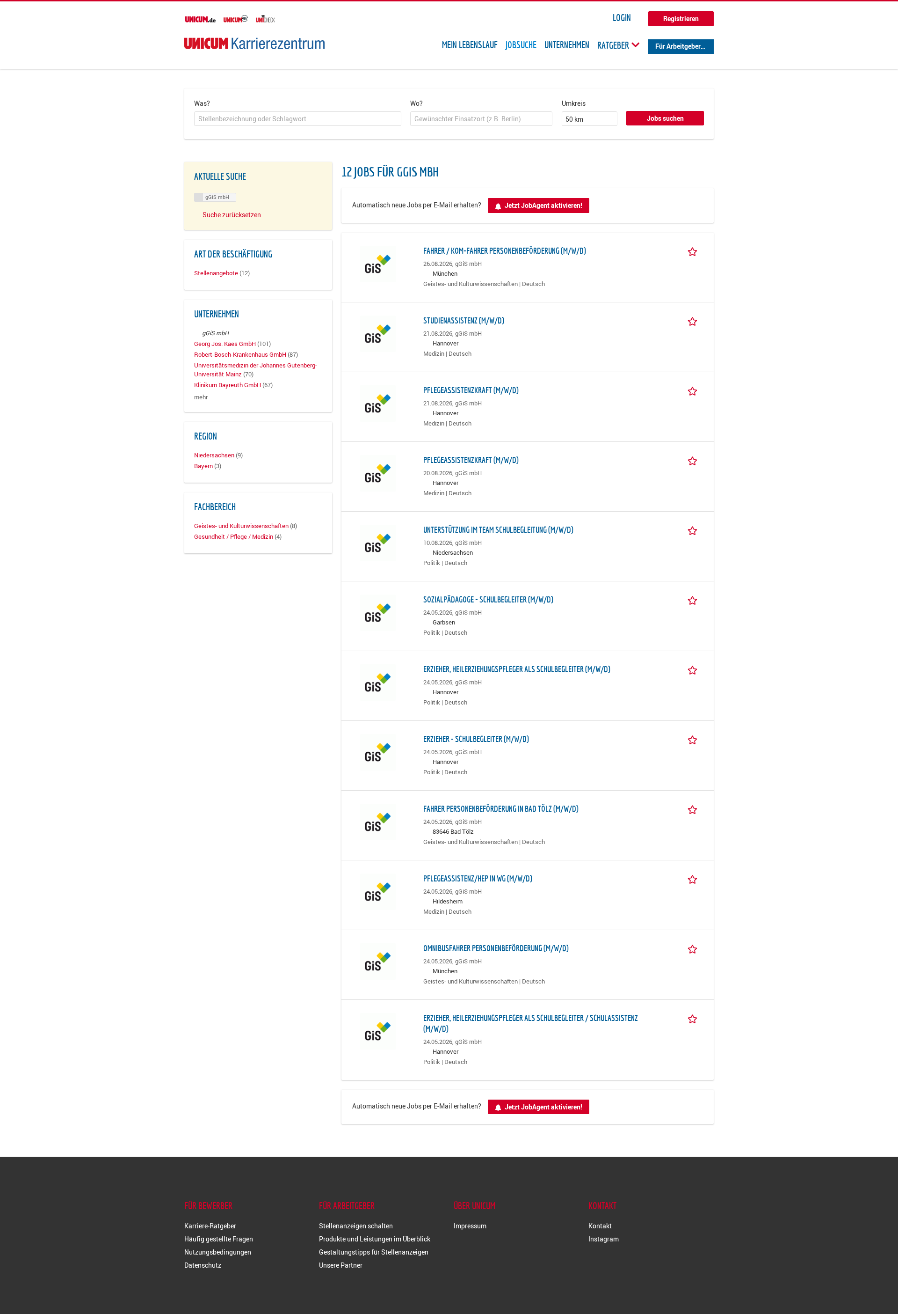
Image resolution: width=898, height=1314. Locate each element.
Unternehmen (566, 45)
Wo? (416, 103)
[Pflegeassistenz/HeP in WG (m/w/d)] (378, 890)
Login (622, 18)
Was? (202, 103)
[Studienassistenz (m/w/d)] (378, 332)
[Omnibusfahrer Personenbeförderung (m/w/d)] (378, 960)
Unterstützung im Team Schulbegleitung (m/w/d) (498, 530)
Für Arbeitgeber (678, 46)
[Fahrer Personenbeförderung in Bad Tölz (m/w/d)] (378, 820)
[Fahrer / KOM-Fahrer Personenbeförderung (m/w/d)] (378, 262)
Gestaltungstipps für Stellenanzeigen (373, 1252)
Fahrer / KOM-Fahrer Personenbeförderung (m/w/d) (504, 251)
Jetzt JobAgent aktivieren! (543, 205)
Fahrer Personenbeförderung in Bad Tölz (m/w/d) (501, 809)
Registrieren (681, 18)
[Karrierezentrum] (254, 43)
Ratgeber (614, 45)
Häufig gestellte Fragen (218, 1238)
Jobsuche (521, 45)
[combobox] (297, 118)
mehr (201, 397)
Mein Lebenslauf (470, 45)
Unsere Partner (340, 1265)
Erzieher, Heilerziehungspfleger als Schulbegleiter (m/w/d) (516, 669)
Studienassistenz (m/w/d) (463, 320)
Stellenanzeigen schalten (356, 1225)
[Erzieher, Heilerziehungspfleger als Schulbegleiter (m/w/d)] (378, 681)
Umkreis (574, 103)
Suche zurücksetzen (232, 214)
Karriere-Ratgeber (210, 1225)
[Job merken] (694, 250)
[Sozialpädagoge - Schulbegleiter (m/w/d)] (378, 611)
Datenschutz (202, 1265)
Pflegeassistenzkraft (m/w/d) (471, 390)
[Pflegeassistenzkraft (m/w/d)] (378, 402)
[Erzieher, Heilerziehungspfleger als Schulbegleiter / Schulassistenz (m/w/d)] (378, 1030)
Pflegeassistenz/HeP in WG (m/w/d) (477, 878)
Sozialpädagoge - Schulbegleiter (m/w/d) (488, 599)
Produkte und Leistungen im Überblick (374, 1238)
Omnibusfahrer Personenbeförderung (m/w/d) (496, 948)
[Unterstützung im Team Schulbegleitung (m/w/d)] (378, 541)
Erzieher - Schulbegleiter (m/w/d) (476, 739)
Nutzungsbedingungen (217, 1252)
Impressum (470, 1225)
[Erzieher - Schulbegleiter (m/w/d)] (378, 751)
